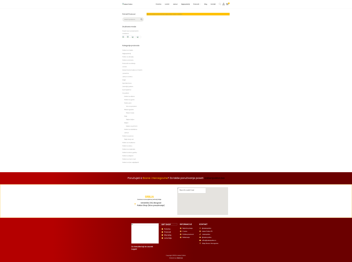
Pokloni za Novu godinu (129, 152)
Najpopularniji (126, 53)
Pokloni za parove (127, 136)
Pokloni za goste (129, 100)
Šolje (125, 116)
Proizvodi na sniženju (128, 63)
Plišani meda (130, 113)
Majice (126, 123)
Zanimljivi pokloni (127, 86)
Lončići (124, 67)
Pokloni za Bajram (127, 156)
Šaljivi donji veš (129, 139)
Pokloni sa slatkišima (130, 129)
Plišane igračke (129, 110)
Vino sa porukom (131, 106)
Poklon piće (127, 103)
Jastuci (126, 133)
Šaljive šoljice (130, 119)
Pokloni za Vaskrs (127, 50)
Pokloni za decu (127, 146)
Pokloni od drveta (127, 60)
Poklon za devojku (128, 57)
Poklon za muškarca (128, 143)
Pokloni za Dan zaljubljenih (130, 162)
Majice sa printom (132, 126)
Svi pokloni (125, 93)
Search (141, 19)
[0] (227, 4)
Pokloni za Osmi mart (129, 159)
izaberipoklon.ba (214, 178)
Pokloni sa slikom (129, 96)
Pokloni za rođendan (128, 149)
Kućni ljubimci (126, 90)
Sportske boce (127, 83)
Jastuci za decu (127, 77)
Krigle (124, 80)
